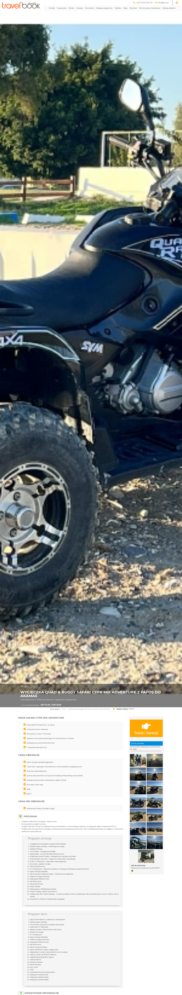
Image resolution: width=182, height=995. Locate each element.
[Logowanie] (177, 2)
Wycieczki (133, 8)
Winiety (71, 8)
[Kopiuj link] (132, 871)
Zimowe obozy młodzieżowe (149, 8)
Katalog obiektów (169, 8)
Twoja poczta (61, 8)
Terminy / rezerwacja (146, 732)
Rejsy (125, 8)
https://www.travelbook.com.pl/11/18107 (145, 868)
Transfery (118, 8)
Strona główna (55, 709)
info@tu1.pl (163, 2)
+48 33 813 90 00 (144, 2)
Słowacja (79, 8)
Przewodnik (89, 8)
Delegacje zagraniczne (104, 8)
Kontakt (52, 8)
